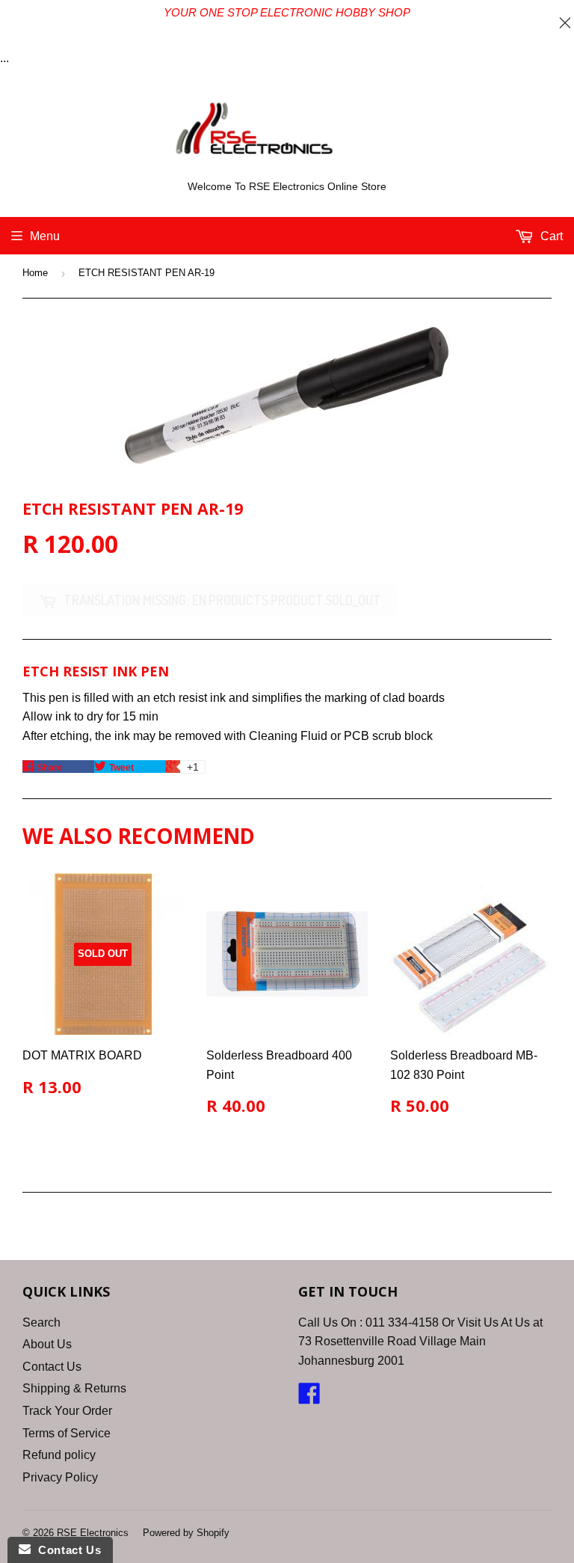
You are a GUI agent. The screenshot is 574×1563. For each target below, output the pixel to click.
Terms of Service (66, 1433)
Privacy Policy (60, 1477)
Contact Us (51, 1366)
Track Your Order (67, 1410)
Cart (550, 236)
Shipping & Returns (74, 1388)
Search (41, 1322)
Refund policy (59, 1455)
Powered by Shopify (186, 1532)
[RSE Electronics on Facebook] (309, 1398)
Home (35, 272)
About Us (47, 1344)
